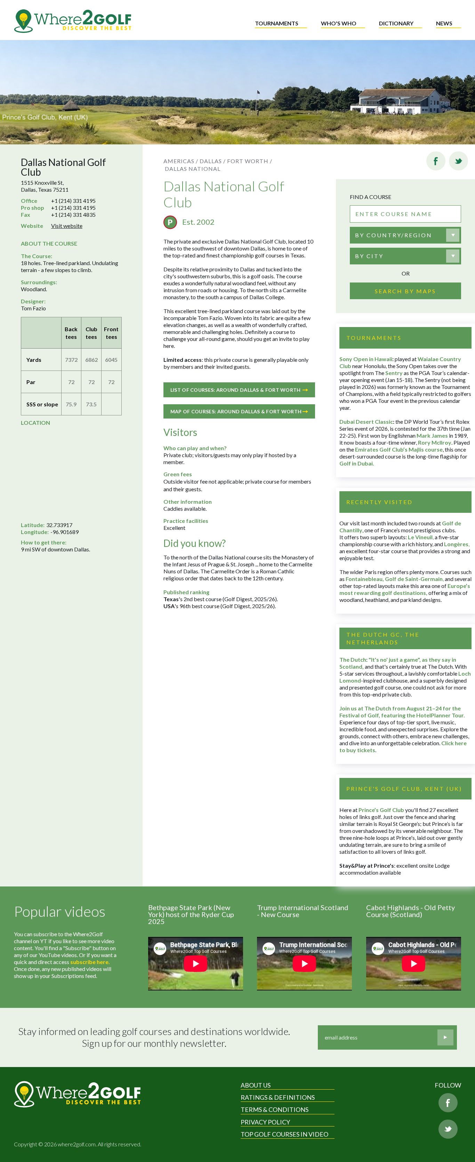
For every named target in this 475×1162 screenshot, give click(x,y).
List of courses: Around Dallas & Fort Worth (235, 390)
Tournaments (276, 23)
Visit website (66, 225)
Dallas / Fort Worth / (236, 161)
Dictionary (396, 23)
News (444, 23)
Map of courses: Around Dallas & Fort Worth (236, 411)
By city (369, 256)
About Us (256, 1085)
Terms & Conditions (274, 1109)
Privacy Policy (265, 1122)
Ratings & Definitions (278, 1097)
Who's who (338, 23)
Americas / (180, 161)
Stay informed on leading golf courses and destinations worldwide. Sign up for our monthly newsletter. (154, 1037)
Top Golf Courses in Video (284, 1134)
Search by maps (405, 291)
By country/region (393, 235)
